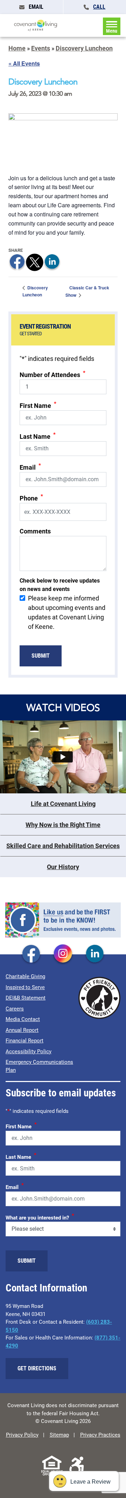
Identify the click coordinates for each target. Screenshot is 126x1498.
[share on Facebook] (17, 262)
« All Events (24, 63)
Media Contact (23, 1019)
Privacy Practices (100, 1435)
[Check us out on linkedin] (94, 954)
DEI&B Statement (26, 998)
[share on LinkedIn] (52, 262)
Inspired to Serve (25, 987)
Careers (15, 1009)
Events (40, 48)
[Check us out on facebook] (31, 954)
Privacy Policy (22, 1435)
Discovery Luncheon (84, 48)
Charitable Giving (25, 976)
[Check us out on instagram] (63, 954)
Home (17, 48)
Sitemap (59, 1435)
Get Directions (37, 1368)
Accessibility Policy (28, 1051)
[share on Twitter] (34, 262)
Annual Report (22, 1030)
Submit (40, 655)
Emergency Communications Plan (39, 1066)
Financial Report (24, 1040)
